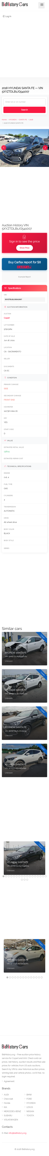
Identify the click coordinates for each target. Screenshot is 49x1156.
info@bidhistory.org (17, 1133)
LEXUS (30, 1107)
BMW (29, 1095)
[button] (3, 147)
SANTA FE (23, 120)
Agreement (9, 1081)
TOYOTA (30, 1115)
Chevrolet (8, 1099)
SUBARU (8, 1115)
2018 (31, 120)
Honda (7, 1103)
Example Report (24, 277)
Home (4, 120)
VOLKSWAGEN (11, 1120)
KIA (5, 1107)
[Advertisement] (24, 46)
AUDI (6, 1095)
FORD (29, 1099)
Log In (8, 16)
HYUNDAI (13, 120)
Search (24, 110)
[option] (24, 859)
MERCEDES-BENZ (12, 1111)
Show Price (24, 248)
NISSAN (30, 1111)
